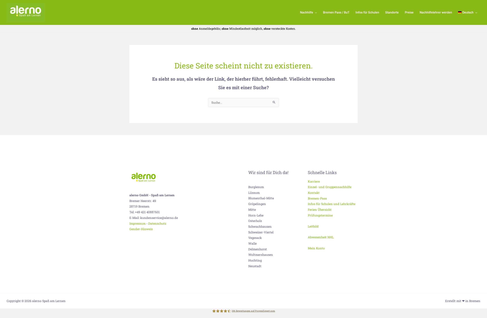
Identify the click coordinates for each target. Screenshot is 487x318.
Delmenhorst (257, 249)
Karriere (314, 181)
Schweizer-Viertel (261, 232)
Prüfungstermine (320, 215)
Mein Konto (316, 248)
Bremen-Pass (317, 198)
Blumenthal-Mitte (261, 198)
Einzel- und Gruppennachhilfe (329, 187)
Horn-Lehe (255, 215)
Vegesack (255, 238)
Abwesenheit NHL (321, 237)
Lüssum (254, 193)
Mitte (252, 209)
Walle (252, 243)
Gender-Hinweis (141, 229)
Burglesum (256, 187)
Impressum (137, 223)
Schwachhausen (260, 226)
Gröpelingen (257, 204)
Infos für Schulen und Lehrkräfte (331, 204)
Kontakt (314, 193)
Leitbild (313, 226)
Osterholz (255, 221)
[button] (315, 12)
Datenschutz (157, 223)
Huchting (255, 260)
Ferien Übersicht (320, 209)
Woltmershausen (260, 255)
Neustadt (254, 266)
